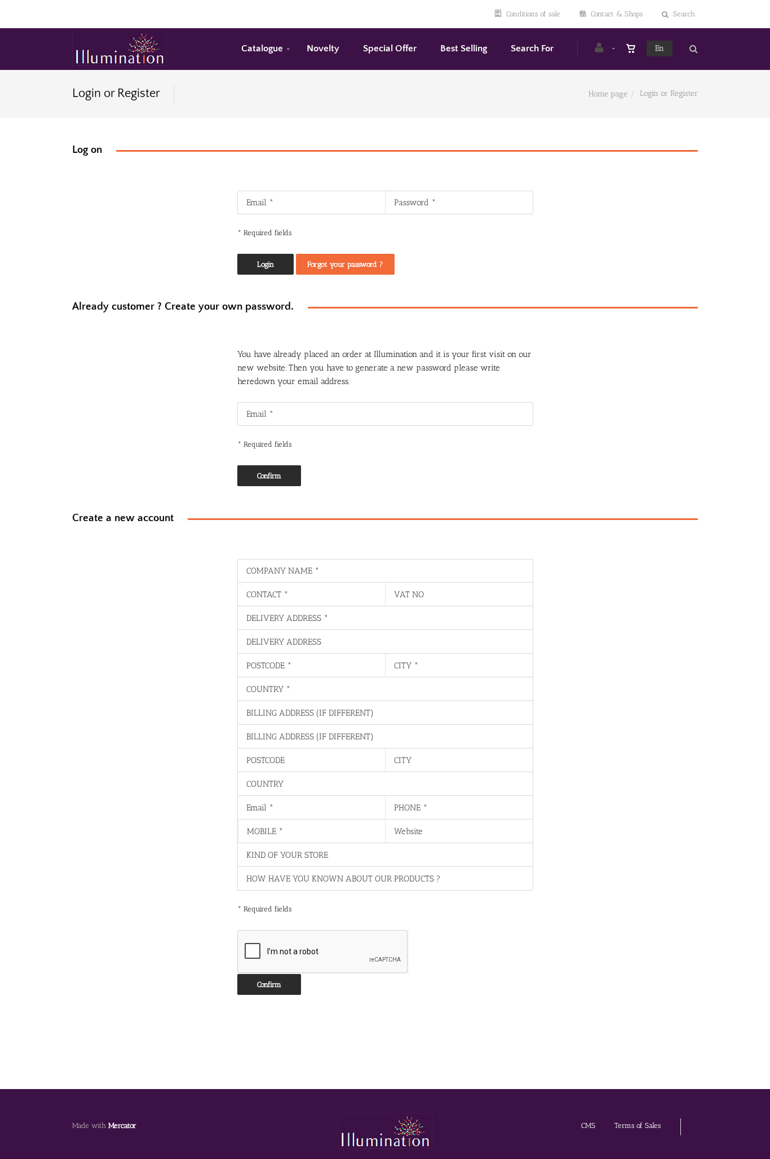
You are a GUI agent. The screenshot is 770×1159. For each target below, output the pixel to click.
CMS (588, 1125)
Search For (532, 48)
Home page (607, 94)
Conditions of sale (533, 14)
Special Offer (390, 48)
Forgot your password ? (345, 264)
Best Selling (463, 48)
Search (684, 14)
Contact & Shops (617, 14)
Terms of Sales (637, 1125)
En (659, 48)
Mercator (122, 1125)
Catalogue (262, 48)
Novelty (323, 48)
